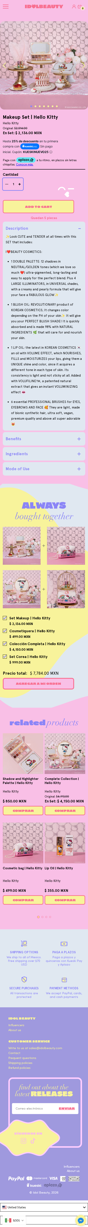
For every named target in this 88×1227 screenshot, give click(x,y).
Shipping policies (20, 1063)
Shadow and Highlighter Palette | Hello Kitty (20, 781)
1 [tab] (31, 106)
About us (14, 1030)
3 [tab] (40, 106)
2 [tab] (35, 106)
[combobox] (44, 1207)
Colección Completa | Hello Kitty (37, 644)
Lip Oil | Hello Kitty (59, 868)
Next (83, 65)
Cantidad (10, 174)
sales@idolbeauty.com (45, 1048)
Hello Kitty (11, 791)
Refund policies (19, 1068)
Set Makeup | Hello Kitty (29, 618)
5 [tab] (48, 106)
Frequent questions (22, 1058)
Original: (57, 796)
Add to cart (38, 207)
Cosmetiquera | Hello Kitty (32, 631)
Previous (4, 65)
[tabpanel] (44, 65)
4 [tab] (44, 106)
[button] (80, 1221)
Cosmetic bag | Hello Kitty (22, 868)
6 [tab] (52, 106)
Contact (14, 1053)
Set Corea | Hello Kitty (28, 657)
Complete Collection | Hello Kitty (62, 781)
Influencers (16, 1025)
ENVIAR (67, 1108)
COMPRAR (23, 811)
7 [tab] (57, 106)
